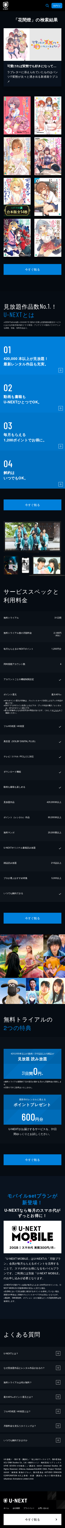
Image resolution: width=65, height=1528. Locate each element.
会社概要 (16, 1508)
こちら (56, 710)
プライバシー (28, 1508)
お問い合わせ (43, 1508)
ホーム (6, 1508)
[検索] (47, 5)
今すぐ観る (32, 269)
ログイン (56, 5)
